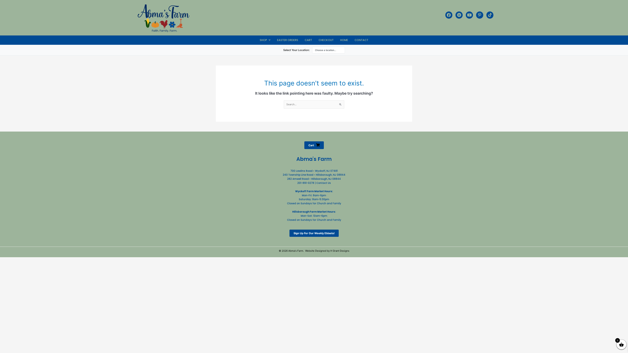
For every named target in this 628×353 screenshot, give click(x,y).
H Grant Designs (339, 250)
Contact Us (323, 183)
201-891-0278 (305, 183)
